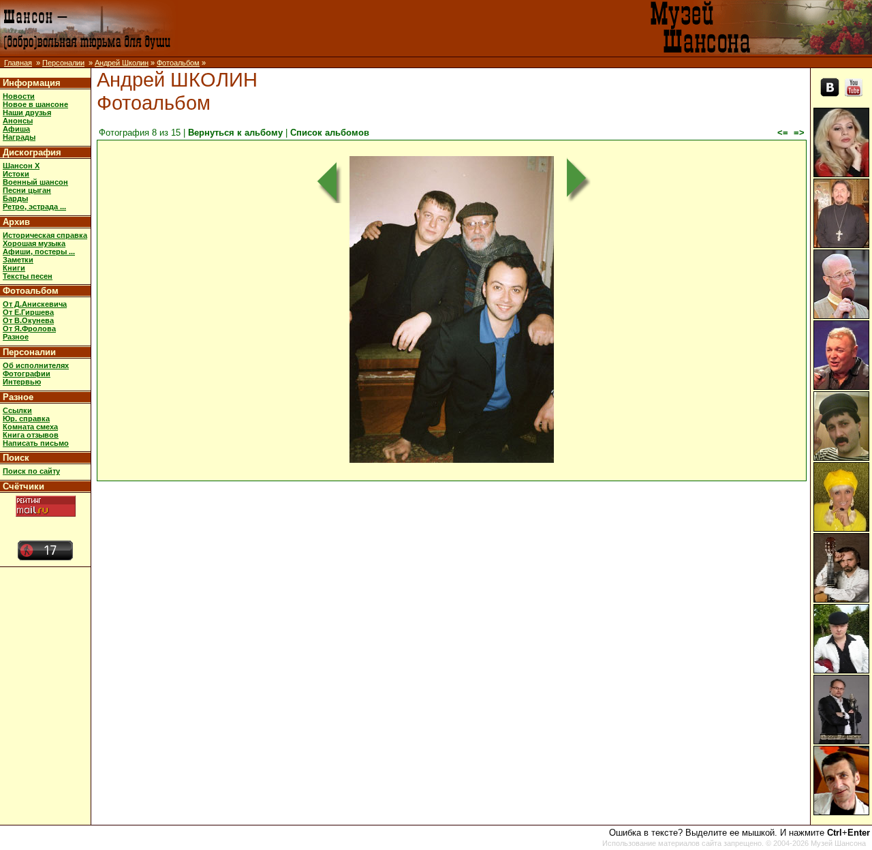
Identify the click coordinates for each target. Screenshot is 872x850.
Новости (19, 96)
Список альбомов (329, 132)
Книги (14, 268)
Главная (18, 63)
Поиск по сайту (31, 471)
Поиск (16, 458)
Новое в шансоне (35, 104)
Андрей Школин (122, 63)
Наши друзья (27, 112)
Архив (16, 222)
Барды (15, 198)
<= (782, 132)
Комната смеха (30, 427)
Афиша (16, 129)
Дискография (32, 152)
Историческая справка (45, 235)
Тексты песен (27, 276)
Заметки (18, 260)
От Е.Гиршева (28, 312)
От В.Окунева (28, 320)
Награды (19, 137)
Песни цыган (27, 190)
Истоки (16, 174)
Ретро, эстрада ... (34, 206)
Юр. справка (26, 418)
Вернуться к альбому (235, 132)
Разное (16, 337)
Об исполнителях (36, 365)
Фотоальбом (178, 63)
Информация (31, 83)
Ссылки (17, 410)
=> (799, 132)
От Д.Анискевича (35, 304)
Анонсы (18, 121)
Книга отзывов (31, 435)
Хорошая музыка (34, 243)
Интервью (22, 382)
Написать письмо (36, 443)
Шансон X (21, 166)
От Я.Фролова (29, 328)
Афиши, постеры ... (39, 251)
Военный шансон (35, 182)
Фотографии (26, 373)
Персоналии (63, 63)
